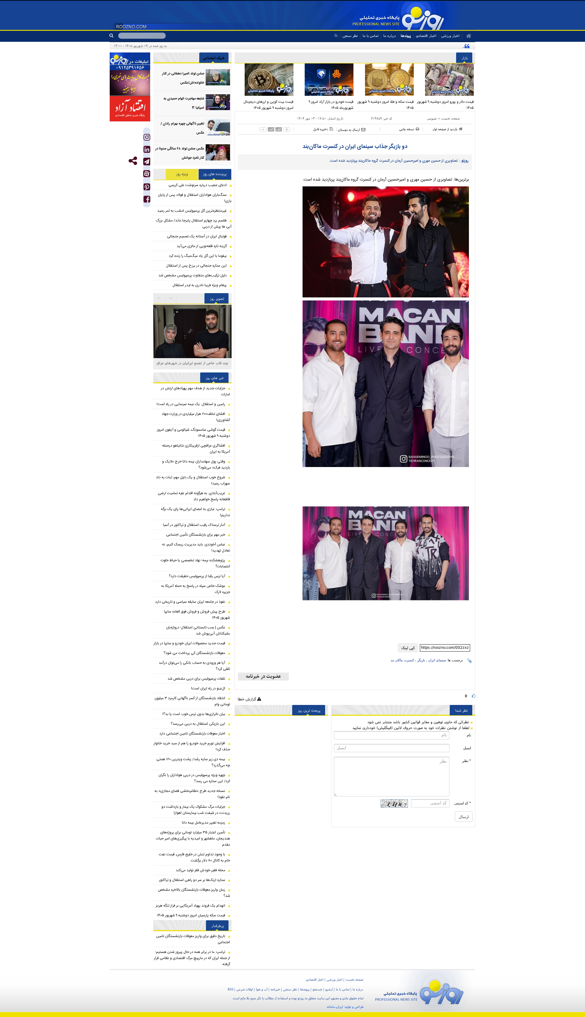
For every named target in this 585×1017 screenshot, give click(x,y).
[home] (466, 36)
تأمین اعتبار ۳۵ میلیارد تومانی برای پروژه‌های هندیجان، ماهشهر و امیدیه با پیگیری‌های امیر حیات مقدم (193, 838)
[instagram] (147, 139)
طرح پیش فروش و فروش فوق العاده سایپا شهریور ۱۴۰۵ (197, 615)
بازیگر (421, 660)
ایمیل (467, 748)
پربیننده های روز (215, 174)
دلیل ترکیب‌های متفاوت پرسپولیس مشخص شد (192, 275)
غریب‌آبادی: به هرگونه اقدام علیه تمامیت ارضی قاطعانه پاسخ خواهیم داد (194, 496)
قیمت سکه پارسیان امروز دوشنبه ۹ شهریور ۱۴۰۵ (191, 915)
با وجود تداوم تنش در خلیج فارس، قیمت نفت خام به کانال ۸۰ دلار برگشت (194, 857)
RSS (230, 989)
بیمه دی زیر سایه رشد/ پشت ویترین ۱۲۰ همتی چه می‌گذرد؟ (193, 762)
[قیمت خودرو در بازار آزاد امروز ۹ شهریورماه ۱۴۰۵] (325, 79)
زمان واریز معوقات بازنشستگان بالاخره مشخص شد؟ (194, 893)
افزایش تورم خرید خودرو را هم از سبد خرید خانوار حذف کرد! (192, 746)
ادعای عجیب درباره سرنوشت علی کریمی (197, 185)
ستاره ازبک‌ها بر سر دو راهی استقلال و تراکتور (192, 880)
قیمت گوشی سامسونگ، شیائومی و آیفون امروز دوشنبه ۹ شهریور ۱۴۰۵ (193, 433)
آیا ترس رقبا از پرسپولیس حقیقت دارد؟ (197, 576)
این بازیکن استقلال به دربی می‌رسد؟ (198, 724)
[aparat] (146, 173)
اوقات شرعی (244, 989)
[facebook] (147, 200)
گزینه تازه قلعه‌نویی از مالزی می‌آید (202, 246)
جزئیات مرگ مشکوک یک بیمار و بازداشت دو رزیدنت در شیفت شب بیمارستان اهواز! (195, 810)
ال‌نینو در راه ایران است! (208, 688)
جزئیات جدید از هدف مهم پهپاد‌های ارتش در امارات (195, 391)
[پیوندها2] (130, 83)
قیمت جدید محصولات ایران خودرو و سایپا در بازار (189, 643)
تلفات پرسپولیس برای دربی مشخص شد (196, 679)
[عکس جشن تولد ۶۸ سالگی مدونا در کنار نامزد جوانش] (218, 152)
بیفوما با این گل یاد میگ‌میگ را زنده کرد (198, 256)
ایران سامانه (335, 1006)
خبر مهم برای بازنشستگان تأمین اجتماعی (195, 535)
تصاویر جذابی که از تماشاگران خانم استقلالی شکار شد (192, 366)
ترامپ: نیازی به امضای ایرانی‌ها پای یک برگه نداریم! (195, 512)
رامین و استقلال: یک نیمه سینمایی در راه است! (191, 404)
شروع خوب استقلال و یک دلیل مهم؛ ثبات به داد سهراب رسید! (193, 480)
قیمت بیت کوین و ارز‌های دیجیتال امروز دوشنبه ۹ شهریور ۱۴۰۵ (268, 105)
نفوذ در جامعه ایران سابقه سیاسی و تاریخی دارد (190, 602)
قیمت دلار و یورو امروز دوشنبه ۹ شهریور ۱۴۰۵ (445, 105)
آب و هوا (262, 989)
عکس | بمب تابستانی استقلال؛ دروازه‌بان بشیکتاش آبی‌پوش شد (198, 630)
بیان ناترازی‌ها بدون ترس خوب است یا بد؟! (193, 714)
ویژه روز (182, 174)
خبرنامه (275, 989)
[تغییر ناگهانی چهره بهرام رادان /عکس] (218, 127)
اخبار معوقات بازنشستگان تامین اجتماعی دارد (192, 734)
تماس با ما (370, 35)
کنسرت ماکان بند (402, 660)
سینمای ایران (437, 660)
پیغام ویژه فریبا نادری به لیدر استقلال (199, 285)
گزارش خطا (247, 699)
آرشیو (329, 989)
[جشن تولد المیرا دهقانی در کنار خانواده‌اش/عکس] (218, 77)
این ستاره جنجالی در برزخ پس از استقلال (196, 266)
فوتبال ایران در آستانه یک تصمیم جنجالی (197, 236)
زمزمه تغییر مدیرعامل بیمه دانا (203, 823)
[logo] (419, 991)
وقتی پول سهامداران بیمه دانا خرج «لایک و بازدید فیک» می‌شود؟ (196, 464)
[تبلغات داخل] (130, 61)
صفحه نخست (450, 118)
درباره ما (389, 35)
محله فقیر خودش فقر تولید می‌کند (200, 870)
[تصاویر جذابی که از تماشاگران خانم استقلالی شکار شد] (192, 346)
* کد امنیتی (462, 803)
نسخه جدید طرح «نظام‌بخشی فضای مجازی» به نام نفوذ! (192, 794)
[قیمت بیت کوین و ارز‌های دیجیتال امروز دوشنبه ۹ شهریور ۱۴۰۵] (264, 79)
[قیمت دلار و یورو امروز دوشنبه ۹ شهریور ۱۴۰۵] (445, 79)
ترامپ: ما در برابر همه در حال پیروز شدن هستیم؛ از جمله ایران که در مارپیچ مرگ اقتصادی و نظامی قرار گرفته (192, 958)
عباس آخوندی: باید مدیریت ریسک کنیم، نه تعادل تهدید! (196, 547)
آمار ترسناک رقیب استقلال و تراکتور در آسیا (194, 525)
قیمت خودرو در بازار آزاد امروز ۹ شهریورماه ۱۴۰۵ (331, 105)
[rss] (336, 36)
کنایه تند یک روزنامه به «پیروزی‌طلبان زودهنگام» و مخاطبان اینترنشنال (413, 45)
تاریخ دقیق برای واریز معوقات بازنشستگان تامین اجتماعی (193, 939)
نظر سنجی (350, 35)
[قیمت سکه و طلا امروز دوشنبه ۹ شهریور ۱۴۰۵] (385, 79)
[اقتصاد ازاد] (130, 108)
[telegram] (146, 161)
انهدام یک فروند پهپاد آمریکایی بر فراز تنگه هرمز (190, 906)
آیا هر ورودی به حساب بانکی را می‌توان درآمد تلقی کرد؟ (194, 666)
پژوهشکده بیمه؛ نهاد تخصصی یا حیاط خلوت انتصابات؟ (195, 563)
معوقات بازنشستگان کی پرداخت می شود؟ (194, 653)
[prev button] (171, 298)
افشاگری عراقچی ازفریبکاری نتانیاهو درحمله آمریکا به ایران (196, 449)
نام (469, 735)
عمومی (432, 118)
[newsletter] (263, 677)
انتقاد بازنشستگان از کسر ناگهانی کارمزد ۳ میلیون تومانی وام (192, 701)
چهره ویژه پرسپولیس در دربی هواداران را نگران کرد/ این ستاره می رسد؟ (194, 778)
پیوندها (406, 35)
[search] (113, 36)
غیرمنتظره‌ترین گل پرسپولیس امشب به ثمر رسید (192, 211)
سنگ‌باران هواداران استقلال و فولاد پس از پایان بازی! (195, 198)
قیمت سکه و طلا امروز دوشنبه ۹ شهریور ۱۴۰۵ (385, 105)
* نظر (466, 761)
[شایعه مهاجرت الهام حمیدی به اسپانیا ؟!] (218, 102)
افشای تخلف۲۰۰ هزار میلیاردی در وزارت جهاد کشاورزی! (196, 417)
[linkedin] (147, 151)
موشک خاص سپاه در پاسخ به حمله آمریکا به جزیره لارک (195, 589)
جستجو (317, 989)
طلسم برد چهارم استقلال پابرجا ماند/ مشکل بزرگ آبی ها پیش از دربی (194, 223)
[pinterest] (147, 188)
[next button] (159, 298)
